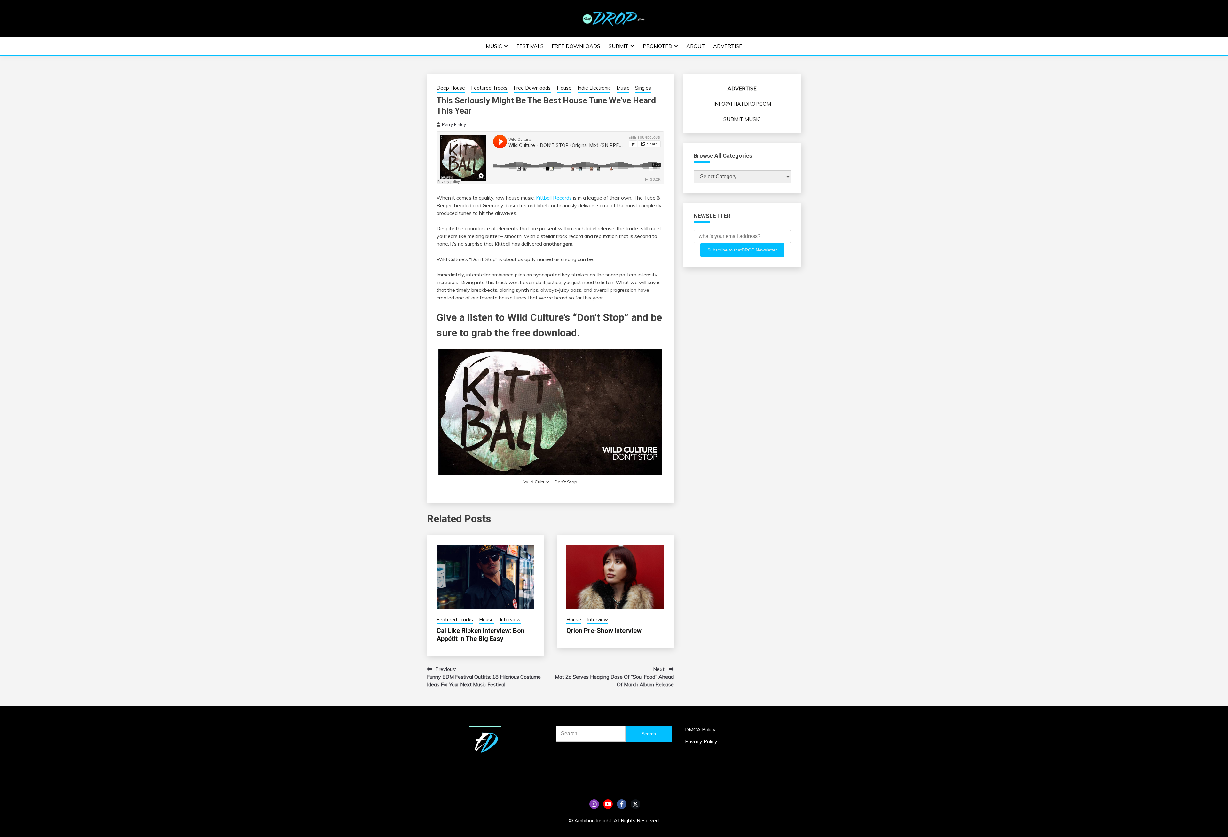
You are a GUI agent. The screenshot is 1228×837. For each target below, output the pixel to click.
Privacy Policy (701, 741)
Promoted (657, 46)
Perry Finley (454, 124)
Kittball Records (554, 198)
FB (621, 804)
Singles (643, 88)
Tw (635, 804)
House (564, 88)
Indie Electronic (594, 88)
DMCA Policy (700, 729)
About (695, 46)
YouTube (608, 804)
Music (494, 46)
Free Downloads (576, 46)
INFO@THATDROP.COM (742, 103)
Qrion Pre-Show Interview (604, 630)
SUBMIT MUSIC (742, 119)
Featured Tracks (489, 88)
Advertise (727, 46)
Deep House (451, 88)
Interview (510, 620)
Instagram (594, 804)
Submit (618, 46)
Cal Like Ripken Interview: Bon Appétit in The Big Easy (480, 634)
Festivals (530, 46)
